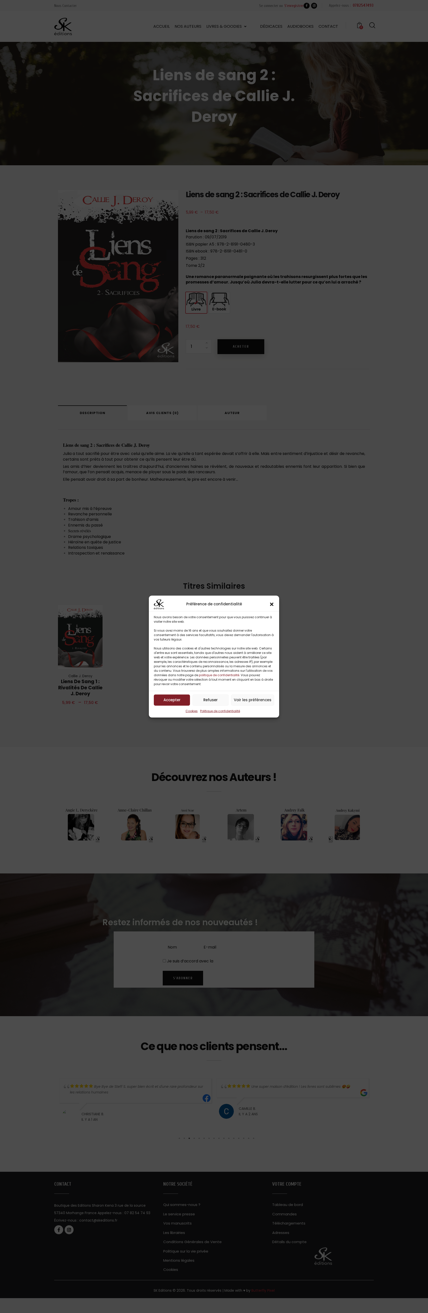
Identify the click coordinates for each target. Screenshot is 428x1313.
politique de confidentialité (219, 675)
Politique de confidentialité (220, 711)
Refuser (210, 699)
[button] (271, 604)
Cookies (192, 711)
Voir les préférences (252, 699)
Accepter (172, 699)
